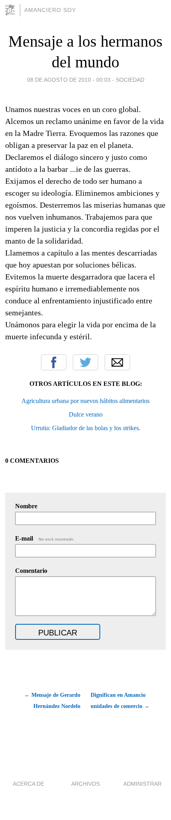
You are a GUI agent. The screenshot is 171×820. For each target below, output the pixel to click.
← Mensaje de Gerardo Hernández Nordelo (52, 700)
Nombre (26, 506)
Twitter (85, 362)
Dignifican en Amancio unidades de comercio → (120, 700)
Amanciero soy (50, 10)
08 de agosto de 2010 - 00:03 (69, 80)
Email (117, 362)
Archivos (85, 784)
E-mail (44, 538)
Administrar (142, 784)
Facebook (53, 362)
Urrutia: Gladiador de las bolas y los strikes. (85, 428)
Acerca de (28, 784)
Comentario (31, 570)
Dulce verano (86, 414)
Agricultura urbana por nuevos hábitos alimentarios (85, 400)
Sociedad (130, 80)
